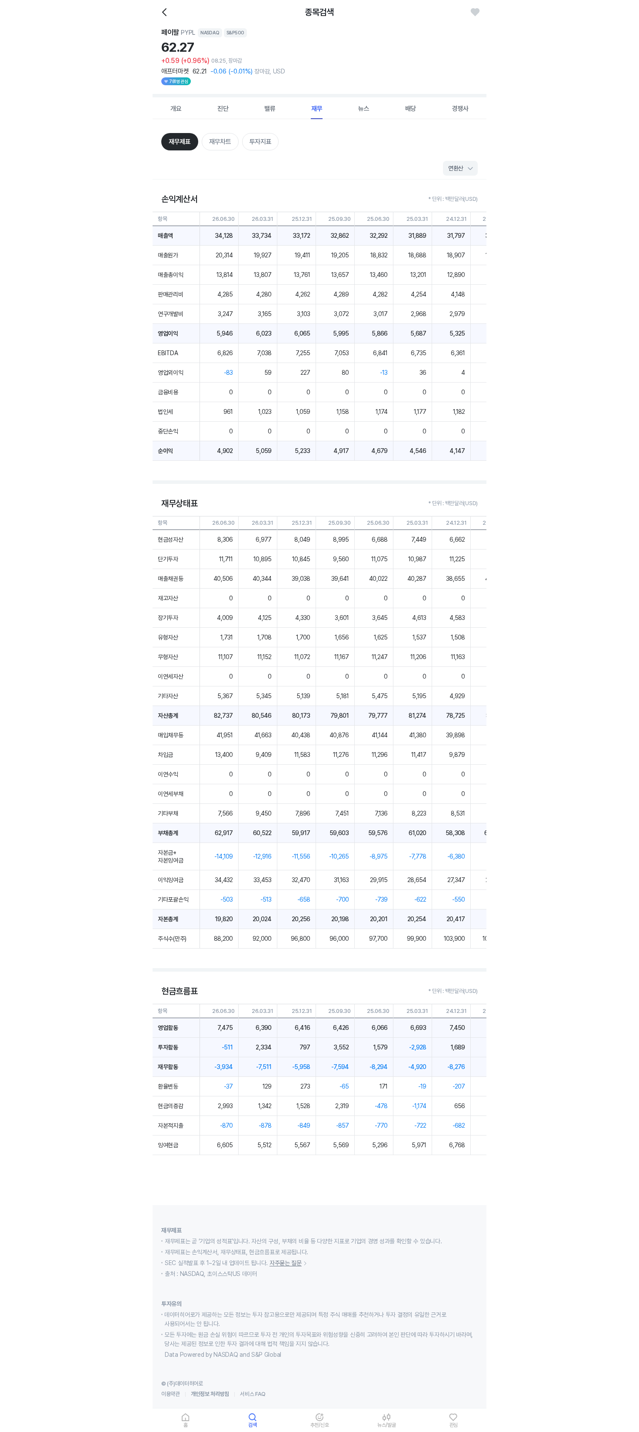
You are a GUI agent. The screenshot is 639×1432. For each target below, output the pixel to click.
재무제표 (180, 142)
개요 (176, 109)
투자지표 (261, 142)
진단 (223, 109)
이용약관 (170, 1394)
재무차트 (220, 142)
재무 (317, 109)
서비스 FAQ (253, 1394)
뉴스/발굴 (386, 1425)
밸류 (270, 109)
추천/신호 (319, 1425)
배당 (410, 109)
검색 (252, 1425)
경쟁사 (460, 109)
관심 (453, 1425)
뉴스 (363, 109)
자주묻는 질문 (286, 1262)
